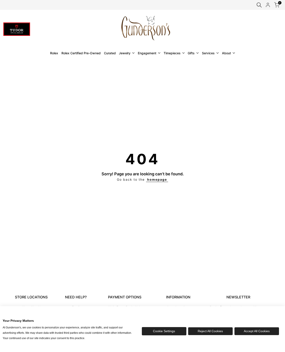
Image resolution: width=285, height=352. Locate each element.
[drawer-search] (259, 5)
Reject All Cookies (210, 331)
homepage (157, 179)
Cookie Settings (164, 331)
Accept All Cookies (257, 331)
